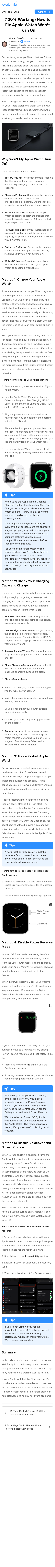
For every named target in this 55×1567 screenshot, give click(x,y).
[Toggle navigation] (51, 4)
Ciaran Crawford (17, 38)
